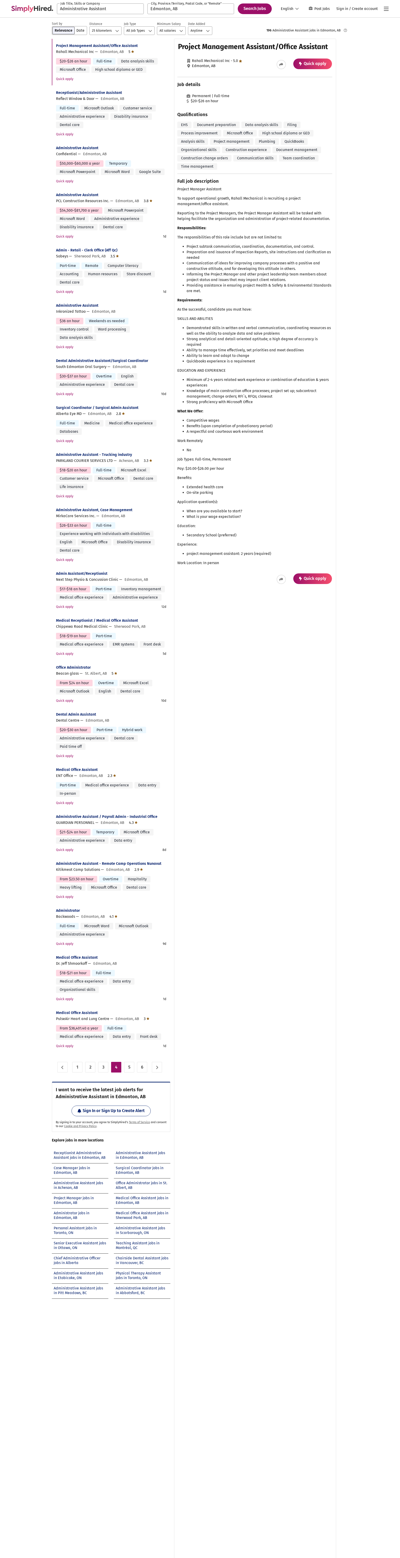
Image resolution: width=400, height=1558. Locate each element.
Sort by (57, 24)
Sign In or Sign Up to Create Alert (114, 1110)
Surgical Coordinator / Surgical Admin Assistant (97, 407)
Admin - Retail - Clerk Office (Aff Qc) (86, 250)
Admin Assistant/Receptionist (81, 573)
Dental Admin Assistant (76, 714)
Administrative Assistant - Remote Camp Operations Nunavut (108, 863)
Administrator (68, 910)
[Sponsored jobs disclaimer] (345, 30)
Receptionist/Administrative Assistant (89, 92)
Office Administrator (73, 667)
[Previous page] (62, 1067)
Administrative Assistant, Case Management (94, 510)
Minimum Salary (169, 24)
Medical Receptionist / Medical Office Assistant (97, 620)
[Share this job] (281, 64)
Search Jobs (255, 8)
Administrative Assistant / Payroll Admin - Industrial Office (106, 816)
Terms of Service (139, 1122)
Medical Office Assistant (77, 769)
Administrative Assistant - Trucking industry (94, 454)
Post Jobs (322, 8)
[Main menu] (386, 9)
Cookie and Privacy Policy (80, 1126)
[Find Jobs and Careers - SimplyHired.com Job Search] (32, 8)
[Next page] (157, 1067)
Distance (95, 24)
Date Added (196, 24)
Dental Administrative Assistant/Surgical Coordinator (102, 361)
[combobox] (100, 8)
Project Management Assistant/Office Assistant (97, 45)
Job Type (130, 24)
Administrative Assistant (77, 148)
